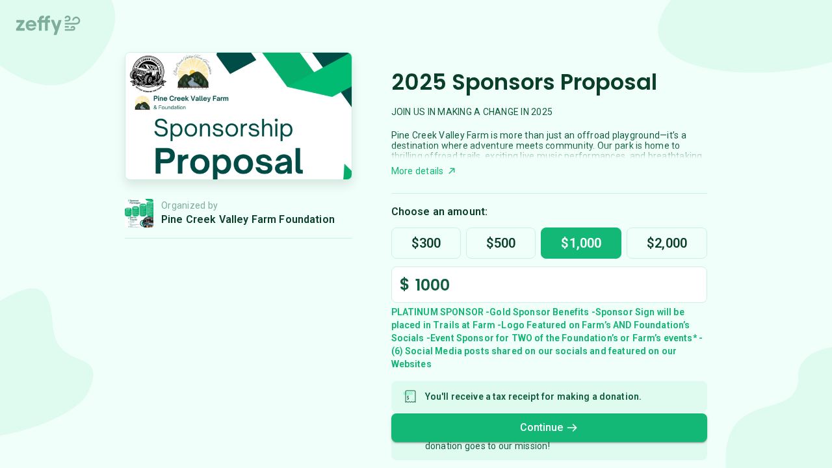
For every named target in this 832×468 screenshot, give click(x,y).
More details (417, 171)
